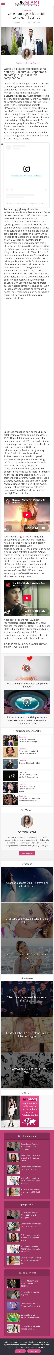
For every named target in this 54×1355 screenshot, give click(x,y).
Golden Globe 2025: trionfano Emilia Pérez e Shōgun (27, 1034)
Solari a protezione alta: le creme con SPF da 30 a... (31, 1192)
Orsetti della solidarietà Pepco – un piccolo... (31, 1167)
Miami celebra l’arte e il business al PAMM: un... (27, 999)
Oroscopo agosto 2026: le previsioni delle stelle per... (27, 884)
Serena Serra (36, 23)
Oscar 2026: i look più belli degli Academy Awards (28, 752)
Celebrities (27, 10)
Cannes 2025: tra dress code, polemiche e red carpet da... (29, 799)
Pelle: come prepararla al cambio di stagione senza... (30, 1158)
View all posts (27, 853)
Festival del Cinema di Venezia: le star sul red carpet (27, 788)
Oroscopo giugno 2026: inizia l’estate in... (27, 956)
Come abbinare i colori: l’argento (30, 1293)
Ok (20, 1351)
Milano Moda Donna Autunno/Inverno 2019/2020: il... (29, 1283)
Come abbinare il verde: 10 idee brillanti (30, 1316)
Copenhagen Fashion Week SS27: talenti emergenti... (30, 1146)
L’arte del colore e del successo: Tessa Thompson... (29, 740)
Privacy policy (33, 1351)
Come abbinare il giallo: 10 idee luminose (31, 1327)
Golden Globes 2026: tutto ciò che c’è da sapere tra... (28, 776)
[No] (46, 1347)
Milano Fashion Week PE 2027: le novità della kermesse (30, 1180)
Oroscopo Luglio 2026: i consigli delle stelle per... (27, 920)
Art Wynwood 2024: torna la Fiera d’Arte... (27, 1070)
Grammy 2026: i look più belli (29, 763)
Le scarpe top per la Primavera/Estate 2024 (30, 1304)
